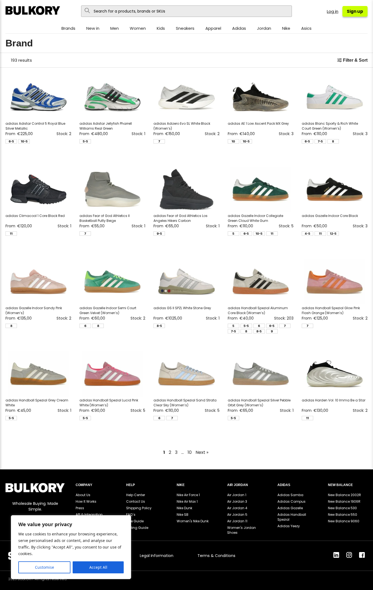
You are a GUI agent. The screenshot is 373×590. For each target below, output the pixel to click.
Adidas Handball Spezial (291, 517)
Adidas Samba (290, 495)
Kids (161, 28)
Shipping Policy (139, 508)
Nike (286, 28)
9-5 (159, 234)
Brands (68, 28)
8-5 (159, 326)
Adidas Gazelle (290, 508)
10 (233, 141)
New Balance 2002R (344, 495)
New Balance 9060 (343, 521)
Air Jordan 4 (237, 508)
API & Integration (89, 514)
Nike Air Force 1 (188, 495)
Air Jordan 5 (237, 514)
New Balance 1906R (344, 501)
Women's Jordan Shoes (241, 530)
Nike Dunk (184, 508)
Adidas (239, 28)
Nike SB (182, 514)
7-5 (320, 141)
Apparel (213, 28)
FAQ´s (130, 514)
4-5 (307, 234)
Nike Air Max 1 (187, 501)
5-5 (85, 141)
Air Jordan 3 (237, 501)
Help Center (135, 495)
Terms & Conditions (216, 555)
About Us (83, 495)
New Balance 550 (342, 514)
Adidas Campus (291, 501)
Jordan (264, 28)
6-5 (11, 141)
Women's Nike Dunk (193, 521)
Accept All (98, 567)
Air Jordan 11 (237, 521)
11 (11, 234)
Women (138, 28)
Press (80, 508)
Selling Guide (137, 527)
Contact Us (135, 501)
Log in (332, 11)
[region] (71, 547)
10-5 (24, 141)
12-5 (333, 234)
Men (114, 28)
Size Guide (135, 521)
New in (92, 28)
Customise (44, 567)
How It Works (86, 501)
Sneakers (185, 28)
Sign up (355, 11)
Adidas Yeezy (288, 526)
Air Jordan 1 (236, 495)
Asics (306, 28)
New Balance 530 (342, 508)
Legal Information (156, 555)
